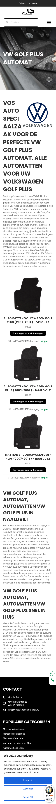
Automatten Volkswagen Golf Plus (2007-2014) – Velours (28, 320)
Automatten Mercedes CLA (17, 743)
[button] (28, 311)
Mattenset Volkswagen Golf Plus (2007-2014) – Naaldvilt (28, 457)
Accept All (28, 780)
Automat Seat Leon (13, 748)
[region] (28, 777)
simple (44, 341)
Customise (28, 788)
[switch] (49, 799)
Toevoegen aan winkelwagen (28, 333)
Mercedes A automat (14, 729)
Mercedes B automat (14, 734)
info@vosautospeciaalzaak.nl (23, 709)
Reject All (28, 797)
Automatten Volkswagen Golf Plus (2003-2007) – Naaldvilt (28, 388)
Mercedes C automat (14, 738)
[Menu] (49, 22)
